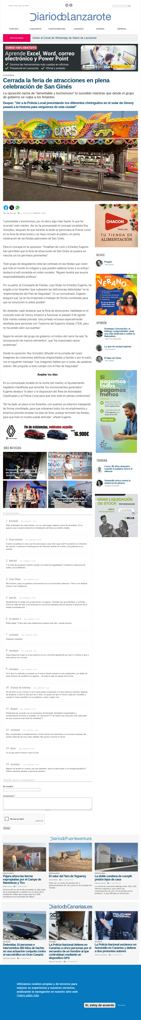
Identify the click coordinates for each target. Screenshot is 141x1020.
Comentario (9, 796)
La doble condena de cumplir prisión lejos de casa (113, 877)
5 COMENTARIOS (115, 883)
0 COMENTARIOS (21, 886)
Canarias (79, 29)
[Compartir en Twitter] (11, 209)
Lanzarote (35, 29)
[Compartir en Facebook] (6, 209)
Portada (13, 29)
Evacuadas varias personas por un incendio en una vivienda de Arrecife (24, 472)
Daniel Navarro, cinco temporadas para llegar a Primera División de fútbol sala (69, 472)
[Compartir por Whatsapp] (17, 209)
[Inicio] (70, 21)
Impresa (121, 29)
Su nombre (8, 786)
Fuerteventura (56, 29)
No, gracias (121, 1005)
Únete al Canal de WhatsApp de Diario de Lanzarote (64, 37)
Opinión (100, 29)
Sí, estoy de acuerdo (99, 1005)
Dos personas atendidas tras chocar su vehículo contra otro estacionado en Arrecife (69, 501)
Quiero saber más (28, 995)
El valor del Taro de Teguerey (67, 876)
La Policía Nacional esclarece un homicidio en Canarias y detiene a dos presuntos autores (115, 948)
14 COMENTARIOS (26, 213)
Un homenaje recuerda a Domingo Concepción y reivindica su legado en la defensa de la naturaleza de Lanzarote (22, 498)
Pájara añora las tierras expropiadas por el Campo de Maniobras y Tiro (22, 879)
